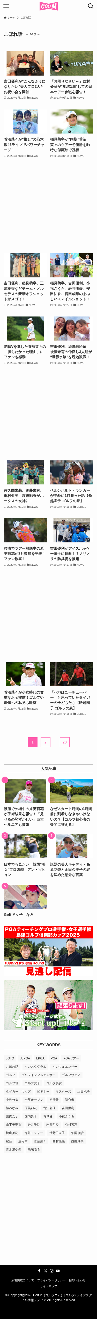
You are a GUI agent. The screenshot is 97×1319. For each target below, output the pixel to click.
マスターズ (63, 1091)
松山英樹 (12, 1133)
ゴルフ (10, 1075)
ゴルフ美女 (54, 1083)
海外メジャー (34, 1133)
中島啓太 (12, 1100)
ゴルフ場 (12, 1083)
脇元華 (23, 1141)
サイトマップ (48, 1286)
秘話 (9, 1141)
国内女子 (12, 1116)
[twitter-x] (45, 1271)
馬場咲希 (34, 1149)
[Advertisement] (48, 206)
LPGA (40, 1058)
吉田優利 (68, 1108)
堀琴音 (48, 1116)
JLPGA (25, 1058)
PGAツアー (71, 1058)
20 (65, 742)
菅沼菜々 (40, 1141)
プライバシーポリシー (51, 1280)
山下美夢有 (13, 1124)
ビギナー (43, 1091)
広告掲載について (22, 1280)
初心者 (69, 1100)
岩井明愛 (52, 1124)
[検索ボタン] (91, 6)
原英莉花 (31, 1108)
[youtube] (58, 1271)
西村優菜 (59, 1141)
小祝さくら (66, 1116)
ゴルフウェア (71, 1075)
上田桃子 (83, 1091)
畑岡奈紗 (77, 1133)
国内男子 (31, 1116)
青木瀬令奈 (13, 1149)
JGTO (10, 1058)
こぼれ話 (12, 1067)
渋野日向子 (57, 1133)
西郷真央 (77, 1141)
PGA (54, 1058)
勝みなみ (12, 1108)
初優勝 (54, 1100)
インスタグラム (35, 1067)
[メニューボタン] (6, 6)
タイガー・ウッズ (18, 1091)
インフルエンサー (65, 1067)
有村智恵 (71, 1124)
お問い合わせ (77, 1280)
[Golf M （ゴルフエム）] (49, 6)
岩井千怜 (34, 1124)
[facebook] (39, 1271)
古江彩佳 (49, 1108)
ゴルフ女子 (32, 1083)
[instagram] (51, 1271)
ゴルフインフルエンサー (38, 1075)
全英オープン (34, 1100)
